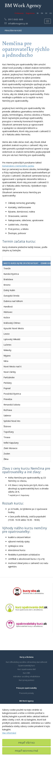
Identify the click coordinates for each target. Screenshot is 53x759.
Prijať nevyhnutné (26, 750)
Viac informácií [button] (9, 732)
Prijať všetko (26, 742)
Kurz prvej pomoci (26, 680)
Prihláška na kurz (13, 30)
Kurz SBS (26, 673)
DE (46, 13)
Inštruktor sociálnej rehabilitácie (26, 676)
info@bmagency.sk (18, 23)
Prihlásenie (19, 13)
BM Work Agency (23, 5)
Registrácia (30, 13)
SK (38, 13)
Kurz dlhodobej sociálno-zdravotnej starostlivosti (26, 662)
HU (50, 13)
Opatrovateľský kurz (26, 665)
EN (42, 13)
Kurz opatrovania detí (27, 669)
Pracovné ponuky (26, 693)
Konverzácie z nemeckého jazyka (18, 165)
